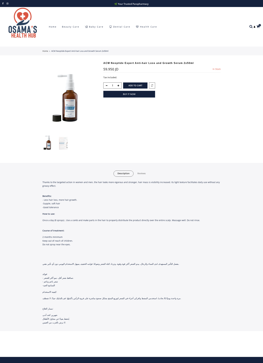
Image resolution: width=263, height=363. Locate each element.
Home (53, 26)
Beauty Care (70, 26)
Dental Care (121, 26)
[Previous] (48, 97)
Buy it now (129, 94)
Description (123, 173)
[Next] (93, 97)
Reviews (141, 173)
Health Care (148, 26)
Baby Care (96, 26)
